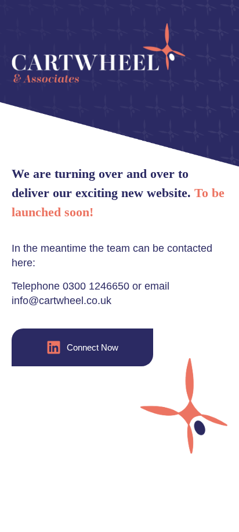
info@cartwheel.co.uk (61, 300)
